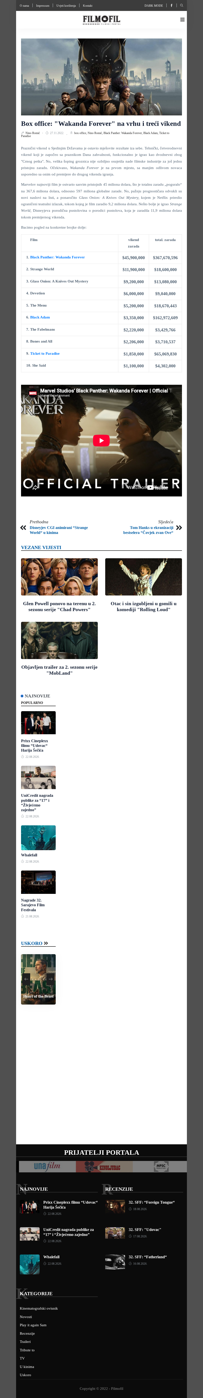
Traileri (25, 1342)
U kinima (27, 1367)
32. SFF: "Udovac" (145, 1229)
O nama (24, 5)
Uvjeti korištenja (66, 5)
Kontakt (87, 5)
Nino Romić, (95, 133)
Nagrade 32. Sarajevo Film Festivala (33, 905)
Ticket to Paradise (45, 353)
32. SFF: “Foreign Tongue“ (152, 1202)
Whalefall (29, 855)
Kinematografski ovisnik (39, 1308)
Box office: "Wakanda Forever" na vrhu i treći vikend (101, 123)
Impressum (42, 5)
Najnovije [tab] (37, 696)
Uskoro (32, 943)
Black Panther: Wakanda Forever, (123, 133)
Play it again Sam (33, 1325)
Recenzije (119, 1189)
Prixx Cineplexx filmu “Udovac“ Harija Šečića (34, 745)
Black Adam (40, 317)
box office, (81, 133)
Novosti (26, 1317)
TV (22, 1358)
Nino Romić (33, 133)
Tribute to (27, 1350)
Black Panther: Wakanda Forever (57, 257)
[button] (182, 20)
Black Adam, (151, 133)
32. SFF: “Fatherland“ (148, 1257)
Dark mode (154, 5)
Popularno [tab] (32, 703)
